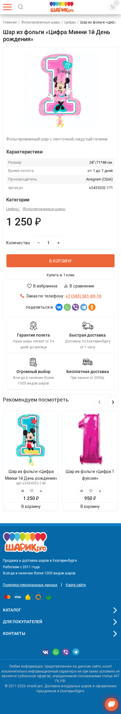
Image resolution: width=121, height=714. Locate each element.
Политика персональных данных (30, 585)
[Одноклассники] (91, 307)
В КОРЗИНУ (60, 261)
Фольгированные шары (40, 22)
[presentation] (99, 402)
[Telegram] (83, 307)
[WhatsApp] (67, 307)
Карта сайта (76, 585)
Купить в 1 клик (61, 275)
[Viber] (75, 307)
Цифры (70, 22)
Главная (10, 22)
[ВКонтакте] (59, 307)
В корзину (31, 506)
